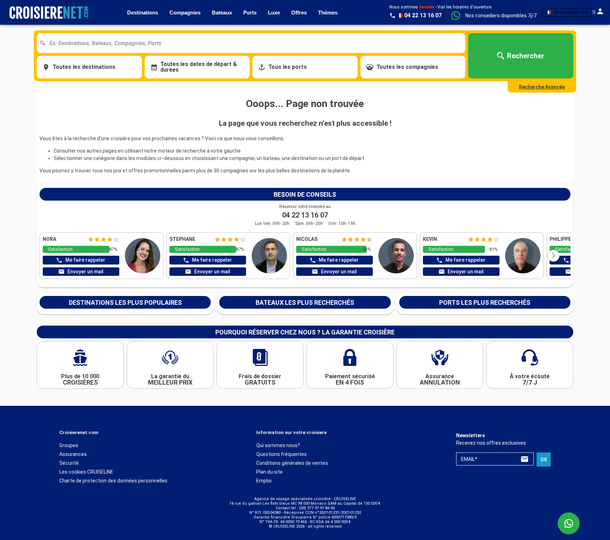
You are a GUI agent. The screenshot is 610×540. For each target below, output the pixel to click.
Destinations (142, 13)
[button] (501, 15)
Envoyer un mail (85, 271)
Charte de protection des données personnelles (113, 480)
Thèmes (327, 13)
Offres (299, 13)
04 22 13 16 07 (305, 215)
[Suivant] (554, 256)
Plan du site (269, 472)
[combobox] (254, 43)
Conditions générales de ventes (292, 463)
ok (543, 459)
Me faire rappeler (85, 260)
